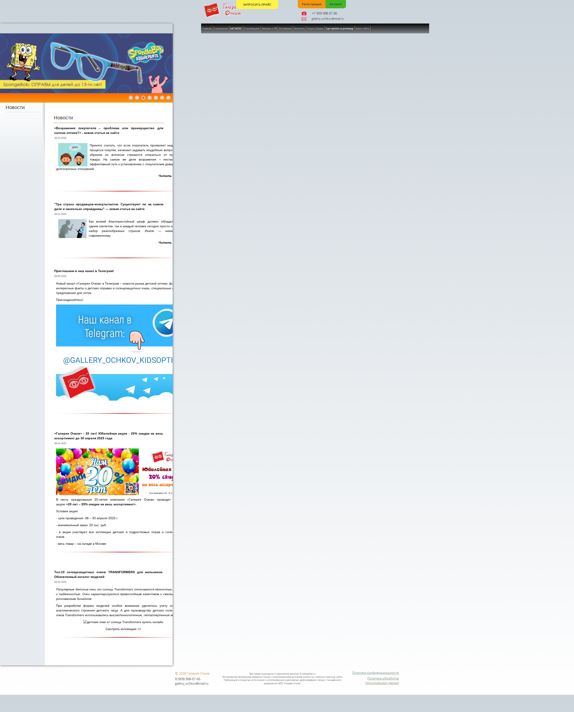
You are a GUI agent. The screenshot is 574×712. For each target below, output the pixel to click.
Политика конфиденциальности (375, 673)
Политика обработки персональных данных (382, 680)
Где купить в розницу (339, 28)
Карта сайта (362, 28)
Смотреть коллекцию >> (123, 629)
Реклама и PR (269, 28)
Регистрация (312, 4)
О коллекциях (251, 28)
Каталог (336, 4)
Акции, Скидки (315, 28)
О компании (221, 28)
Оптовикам (285, 28)
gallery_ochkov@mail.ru (328, 19)
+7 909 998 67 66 (324, 13)
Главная (207, 28)
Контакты (299, 28)
